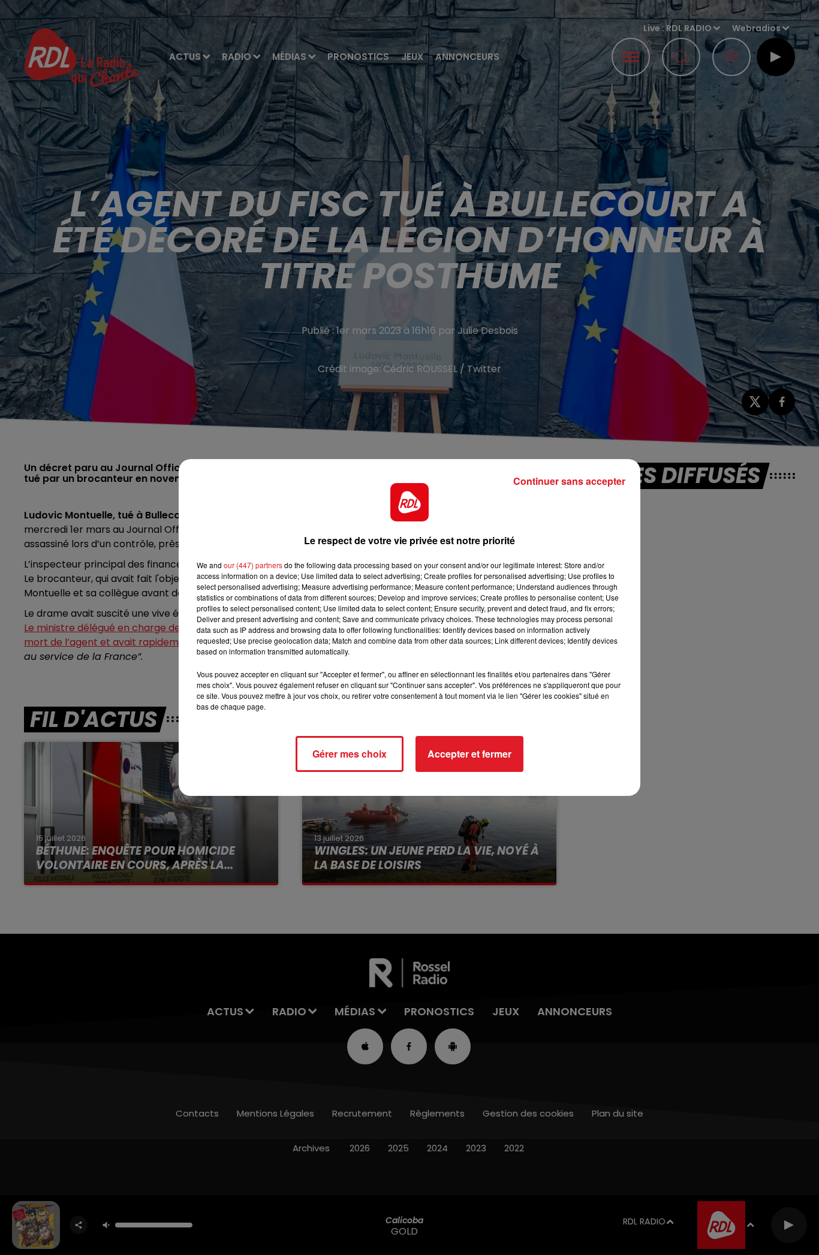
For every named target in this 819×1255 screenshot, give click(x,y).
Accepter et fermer (469, 754)
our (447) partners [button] (253, 565)
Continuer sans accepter (569, 481)
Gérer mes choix (349, 754)
